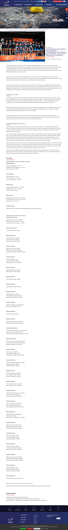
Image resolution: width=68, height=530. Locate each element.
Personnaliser (37, 528)
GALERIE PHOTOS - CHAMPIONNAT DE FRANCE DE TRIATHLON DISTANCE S (23, 498)
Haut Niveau (23, 517)
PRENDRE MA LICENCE (58, 1)
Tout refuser (29, 528)
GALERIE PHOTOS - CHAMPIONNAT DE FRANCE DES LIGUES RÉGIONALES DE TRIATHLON (26, 500)
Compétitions (23, 519)
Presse (24, 1)
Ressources (20, 1)
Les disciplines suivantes (65, 509)
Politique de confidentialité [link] (44, 528)
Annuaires (27, 1)
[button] (19, 5)
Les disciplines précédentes (3, 509)
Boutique (35, 1)
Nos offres (15, 1)
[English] (66, 1)
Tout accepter (23, 528)
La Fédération (24, 515)
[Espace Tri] (64, 1)
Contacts (31, 1)
